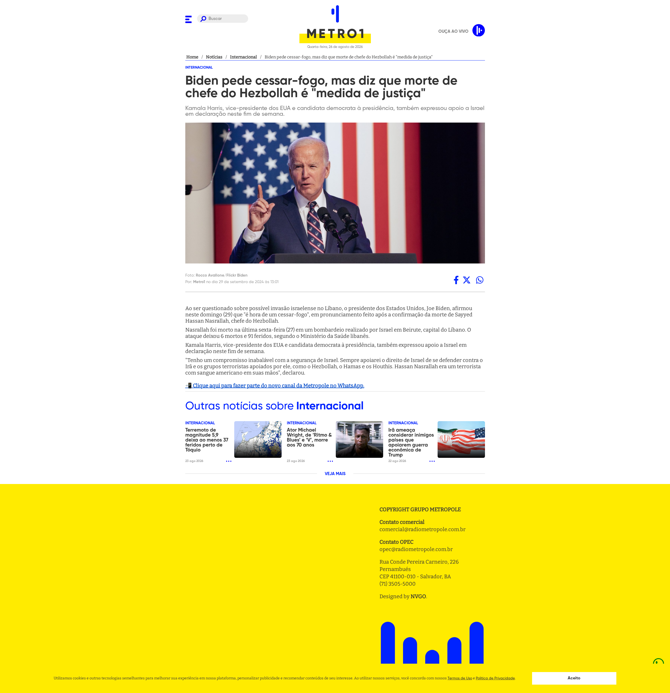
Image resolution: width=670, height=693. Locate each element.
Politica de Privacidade (495, 678)
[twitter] (466, 280)
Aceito (574, 678)
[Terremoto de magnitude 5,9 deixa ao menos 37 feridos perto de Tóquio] (258, 439)
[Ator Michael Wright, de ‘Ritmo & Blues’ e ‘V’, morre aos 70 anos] (359, 439)
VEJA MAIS (335, 474)
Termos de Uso (460, 678)
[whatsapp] (479, 280)
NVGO (418, 596)
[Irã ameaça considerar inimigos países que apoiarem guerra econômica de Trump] (461, 439)
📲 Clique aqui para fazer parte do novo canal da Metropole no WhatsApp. (274, 385)
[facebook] (456, 280)
